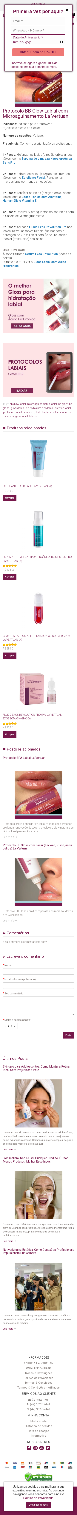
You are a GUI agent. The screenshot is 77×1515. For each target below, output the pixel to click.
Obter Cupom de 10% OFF (38, 52)
